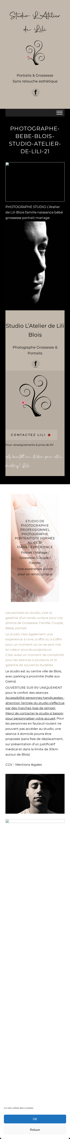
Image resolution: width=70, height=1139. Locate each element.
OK (35, 1119)
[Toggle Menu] (59, 112)
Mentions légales (28, 764)
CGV (8, 764)
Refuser (35, 1129)
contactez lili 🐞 (31, 435)
